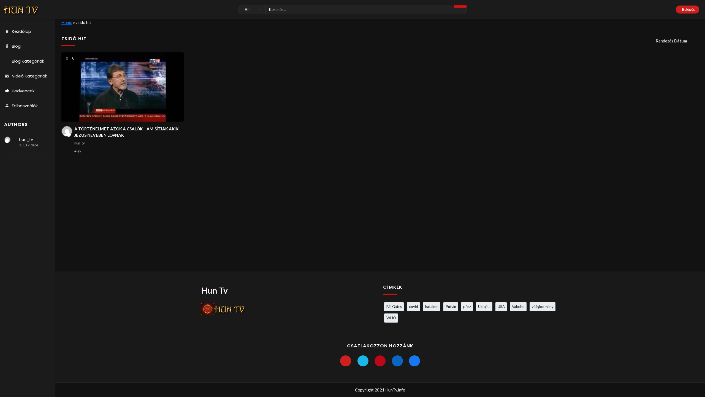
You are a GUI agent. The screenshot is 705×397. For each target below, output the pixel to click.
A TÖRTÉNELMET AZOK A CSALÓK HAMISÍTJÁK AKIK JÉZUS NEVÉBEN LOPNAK (126, 132)
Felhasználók (25, 106)
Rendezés (671, 40)
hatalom (431, 306)
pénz (467, 306)
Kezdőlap (21, 31)
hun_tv (26, 139)
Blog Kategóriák (28, 61)
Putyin (451, 306)
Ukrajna (484, 306)
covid (413, 306)
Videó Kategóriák (29, 76)
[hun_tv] (7, 139)
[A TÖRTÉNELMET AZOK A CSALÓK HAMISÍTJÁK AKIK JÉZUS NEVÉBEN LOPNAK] (122, 87)
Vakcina (518, 306)
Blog (16, 46)
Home (66, 22)
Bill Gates (394, 306)
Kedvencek (23, 91)
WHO (391, 318)
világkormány (543, 306)
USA (501, 306)
